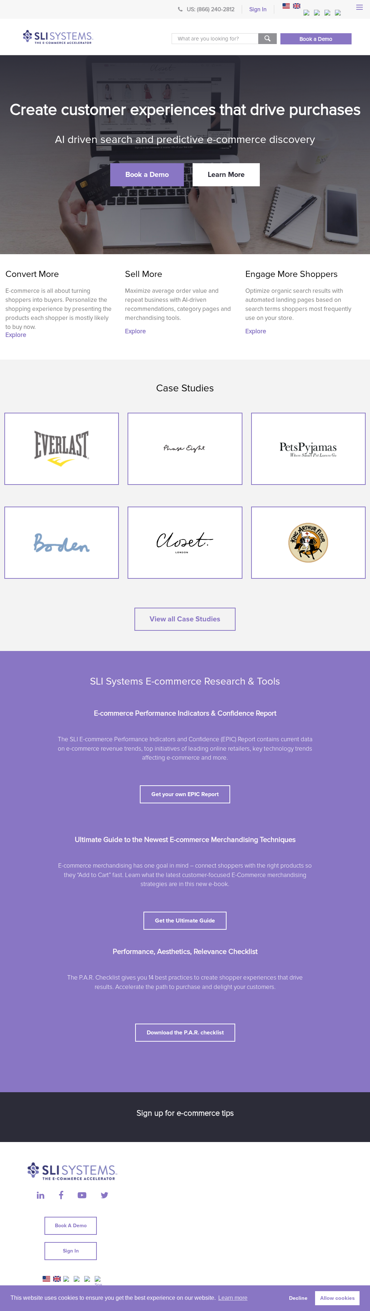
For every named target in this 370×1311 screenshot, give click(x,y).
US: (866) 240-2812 (211, 9)
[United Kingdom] (296, 6)
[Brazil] (307, 13)
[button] (147, 174)
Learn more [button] (233, 1298)
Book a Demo (316, 39)
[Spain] (338, 13)
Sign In (258, 9)
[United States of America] (286, 6)
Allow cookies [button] (337, 1298)
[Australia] (317, 13)
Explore (15, 335)
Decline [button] (298, 1298)
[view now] (61, 449)
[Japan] (328, 13)
